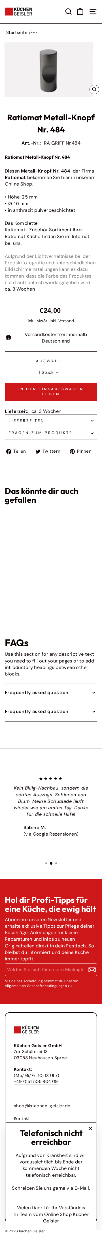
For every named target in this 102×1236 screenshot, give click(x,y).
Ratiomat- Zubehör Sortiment (38, 230)
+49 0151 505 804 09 (36, 1081)
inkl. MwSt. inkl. (15, 595)
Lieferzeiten (26, 420)
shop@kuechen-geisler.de (42, 1106)
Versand (66, 320)
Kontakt (22, 1118)
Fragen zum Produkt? (40, 432)
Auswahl (49, 361)
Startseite (16, 32)
